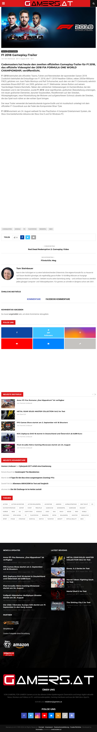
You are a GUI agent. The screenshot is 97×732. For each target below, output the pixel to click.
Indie (13, 511)
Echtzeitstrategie (9, 508)
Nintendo (6, 515)
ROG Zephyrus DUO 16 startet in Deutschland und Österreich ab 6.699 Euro (49, 434)
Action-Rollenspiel (34, 504)
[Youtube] (44, 715)
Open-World (17, 515)
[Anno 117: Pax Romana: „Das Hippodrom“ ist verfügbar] (8, 403)
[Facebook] (24, 715)
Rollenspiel (64, 515)
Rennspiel (43, 229)
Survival (32, 519)
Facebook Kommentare (58, 299)
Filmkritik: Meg (48, 260)
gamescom (49, 508)
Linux (47, 511)
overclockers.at (56, 729)
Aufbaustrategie (71, 504)
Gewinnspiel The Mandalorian (27, 472)
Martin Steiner (73, 605)
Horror (5, 511)
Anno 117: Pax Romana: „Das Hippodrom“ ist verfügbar (40, 400)
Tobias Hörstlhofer (75, 585)
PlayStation (32, 229)
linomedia (39, 729)
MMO (76, 511)
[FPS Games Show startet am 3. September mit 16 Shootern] (8, 426)
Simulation (85, 515)
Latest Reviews (59, 550)
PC (24, 229)
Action (5, 504)
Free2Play (38, 508)
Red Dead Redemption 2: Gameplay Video (48, 249)
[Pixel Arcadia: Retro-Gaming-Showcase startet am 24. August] (8, 448)
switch (41, 519)
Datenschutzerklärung (61, 727)
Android (58, 504)
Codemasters (7, 229)
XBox (50, 229)
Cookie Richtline (75, 727)
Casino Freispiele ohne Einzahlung (16, 633)
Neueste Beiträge (12, 394)
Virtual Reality (71, 519)
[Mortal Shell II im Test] (58, 594)
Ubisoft (59, 519)
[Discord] (72, 715)
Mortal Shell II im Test (77, 591)
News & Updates (12, 51)
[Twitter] (31, 715)
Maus (61, 511)
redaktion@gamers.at (53, 702)
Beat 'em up (84, 504)
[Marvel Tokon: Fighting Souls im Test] (58, 583)
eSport (21, 508)
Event (30, 508)
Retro (54, 515)
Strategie (22, 519)
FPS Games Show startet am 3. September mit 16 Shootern (42, 422)
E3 (92, 504)
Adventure (48, 504)
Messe (69, 511)
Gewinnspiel (61, 508)
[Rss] (58, 715)
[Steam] (65, 715)
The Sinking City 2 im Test (78, 602)
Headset (82, 508)
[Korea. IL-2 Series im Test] (58, 571)
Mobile (84, 511)
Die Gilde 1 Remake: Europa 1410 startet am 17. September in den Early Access (24, 606)
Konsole (17, 229)
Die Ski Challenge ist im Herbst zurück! (26, 489)
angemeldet (13, 314)
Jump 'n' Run (28, 511)
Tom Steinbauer (9, 59)
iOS (20, 511)
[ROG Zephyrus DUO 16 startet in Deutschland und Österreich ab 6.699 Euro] (8, 437)
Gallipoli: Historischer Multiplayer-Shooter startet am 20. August (22, 596)
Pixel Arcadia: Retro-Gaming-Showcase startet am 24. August (43, 445)
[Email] (51, 715)
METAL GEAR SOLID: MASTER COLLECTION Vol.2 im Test (41, 411)
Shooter (74, 515)
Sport (5, 519)
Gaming (4, 51)
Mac (54, 511)
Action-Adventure (17, 504)
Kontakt (41, 727)
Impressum (49, 727)
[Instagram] (37, 715)
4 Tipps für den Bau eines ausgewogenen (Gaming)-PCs (31, 478)
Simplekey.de (8, 629)
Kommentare (34, 299)
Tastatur (50, 519)
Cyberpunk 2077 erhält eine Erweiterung (35, 466)
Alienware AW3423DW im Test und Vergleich (30, 484)
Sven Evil (23, 414)
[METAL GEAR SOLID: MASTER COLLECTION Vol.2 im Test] (8, 414)
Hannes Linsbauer (26, 403)
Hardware (72, 508)
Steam (13, 519)
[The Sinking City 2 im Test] (58, 605)
